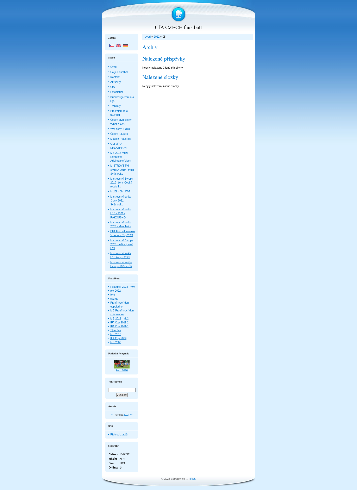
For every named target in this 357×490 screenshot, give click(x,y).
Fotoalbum (116, 91)
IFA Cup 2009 (118, 338)
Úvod (147, 36)
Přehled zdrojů (118, 434)
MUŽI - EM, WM (120, 191)
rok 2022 (115, 290)
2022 (156, 36)
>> (131, 415)
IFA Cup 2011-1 (119, 326)
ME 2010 (115, 334)
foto (112, 294)
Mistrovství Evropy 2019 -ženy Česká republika (121, 182)
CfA (112, 86)
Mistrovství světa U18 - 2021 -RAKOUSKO (120, 213)
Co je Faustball (119, 72)
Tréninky (115, 105)
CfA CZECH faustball (178, 27)
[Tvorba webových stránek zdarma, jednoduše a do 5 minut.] (187, 479)
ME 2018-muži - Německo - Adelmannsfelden (120, 156)
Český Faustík (119, 133)
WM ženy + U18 (120, 128)
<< (112, 415)
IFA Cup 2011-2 (119, 322)
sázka (114, 298)
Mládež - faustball (121, 138)
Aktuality (115, 81)
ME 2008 (115, 342)
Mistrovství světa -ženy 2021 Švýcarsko (120, 200)
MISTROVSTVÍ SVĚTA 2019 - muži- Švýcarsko (122, 169)
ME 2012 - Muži (119, 318)
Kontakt (115, 77)
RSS (193, 478)
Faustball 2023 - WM (122, 286)
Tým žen (115, 330)
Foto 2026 (122, 370)
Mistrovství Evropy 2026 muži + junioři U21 (121, 244)
